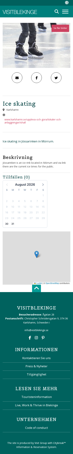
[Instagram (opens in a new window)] (36, 338)
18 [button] (19, 212)
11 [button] (19, 206)
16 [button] (6, 212)
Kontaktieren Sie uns (36, 358)
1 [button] (43, 195)
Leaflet (39, 283)
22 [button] (43, 212)
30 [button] (6, 223)
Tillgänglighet (36, 374)
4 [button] (19, 201)
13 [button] (31, 206)
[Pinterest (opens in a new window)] (43, 338)
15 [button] (43, 206)
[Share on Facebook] (36, 77)
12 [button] (25, 206)
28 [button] (37, 218)
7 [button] (37, 201)
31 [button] (12, 223)
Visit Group (41, 443)
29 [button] (43, 218)
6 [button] (31, 201)
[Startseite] (20, 11)
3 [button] (13, 201)
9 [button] (7, 206)
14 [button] (37, 206)
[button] (42, 184)
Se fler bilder (60, 28)
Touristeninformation (36, 397)
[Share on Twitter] (56, 77)
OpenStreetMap (52, 283)
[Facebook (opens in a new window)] (30, 338)
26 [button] (25, 218)
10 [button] (12, 206)
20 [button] (31, 212)
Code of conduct (36, 428)
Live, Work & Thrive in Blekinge (36, 405)
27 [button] (31, 218)
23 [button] (6, 218)
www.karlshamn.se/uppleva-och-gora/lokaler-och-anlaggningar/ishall (32, 121)
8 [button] (43, 201)
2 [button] (7, 201)
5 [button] (25, 201)
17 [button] (13, 212)
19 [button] (25, 212)
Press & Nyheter (36, 366)
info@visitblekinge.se (36, 330)
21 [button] (37, 212)
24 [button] (12, 218)
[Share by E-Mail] (17, 77)
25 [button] (19, 218)
